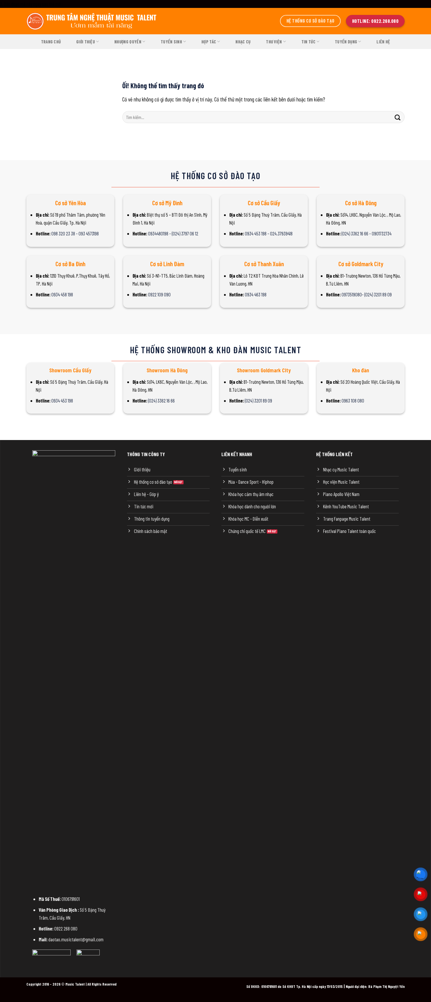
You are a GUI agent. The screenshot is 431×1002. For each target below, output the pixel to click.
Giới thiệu (85, 41)
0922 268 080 (65, 928)
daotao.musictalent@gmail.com (75, 939)
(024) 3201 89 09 (258, 400)
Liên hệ (383, 41)
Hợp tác (208, 41)
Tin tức (308, 41)
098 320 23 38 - (65, 233)
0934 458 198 (62, 294)
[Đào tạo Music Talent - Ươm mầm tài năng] (92, 21)
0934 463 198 (256, 294)
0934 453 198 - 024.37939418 (269, 233)
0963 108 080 (353, 400)
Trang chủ (51, 41)
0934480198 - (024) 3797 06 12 (173, 233)
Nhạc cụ (242, 41)
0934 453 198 (62, 400)
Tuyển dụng (346, 41)
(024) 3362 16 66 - (357, 233)
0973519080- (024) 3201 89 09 (367, 294)
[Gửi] (397, 117)
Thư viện (274, 41)
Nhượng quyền (127, 41)
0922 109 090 (159, 294)
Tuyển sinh (171, 41)
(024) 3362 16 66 (161, 400)
